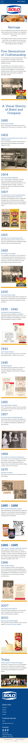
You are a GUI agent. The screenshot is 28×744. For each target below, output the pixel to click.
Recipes (4, 710)
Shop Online (21, 1)
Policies (15, 741)
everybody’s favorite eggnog (14, 624)
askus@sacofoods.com (8, 723)
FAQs (3, 721)
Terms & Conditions (20, 739)
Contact (4, 714)
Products (4, 707)
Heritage (4, 712)
